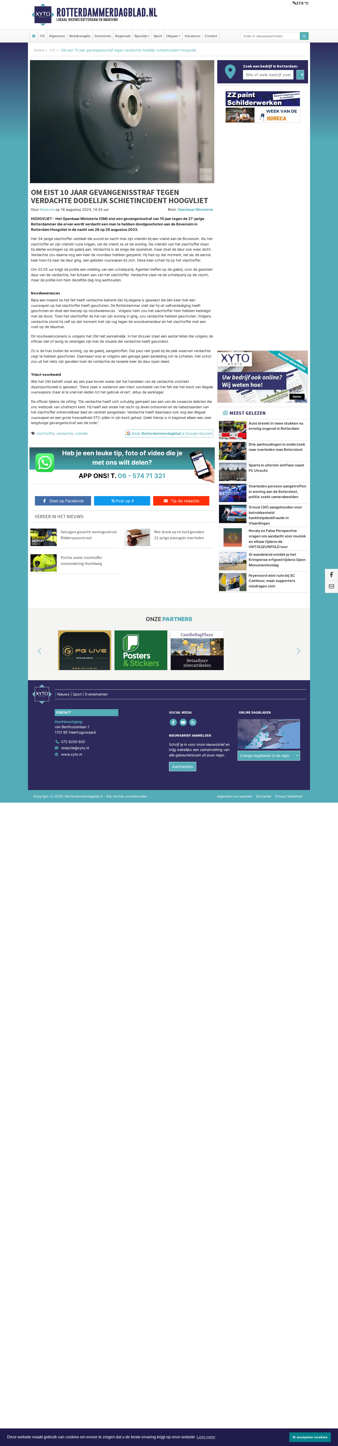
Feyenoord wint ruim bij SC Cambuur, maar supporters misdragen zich (272, 580)
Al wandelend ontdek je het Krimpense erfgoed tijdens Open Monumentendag (277, 559)
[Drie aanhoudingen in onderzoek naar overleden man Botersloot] (233, 451)
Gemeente (103, 36)
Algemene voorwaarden (234, 796)
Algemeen (57, 36)
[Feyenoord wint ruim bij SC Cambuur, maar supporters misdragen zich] (233, 582)
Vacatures (192, 36)
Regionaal (122, 36)
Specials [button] (140, 36)
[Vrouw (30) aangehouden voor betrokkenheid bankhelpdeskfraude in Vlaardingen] (233, 514)
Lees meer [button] (206, 1437)
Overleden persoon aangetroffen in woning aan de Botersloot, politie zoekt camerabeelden (277, 491)
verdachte (64, 433)
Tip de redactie (185, 500)
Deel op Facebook (66, 500)
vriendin (81, 433)
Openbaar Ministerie (195, 209)
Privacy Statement (289, 796)
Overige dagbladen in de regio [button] (265, 755)
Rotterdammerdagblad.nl (106, 12)
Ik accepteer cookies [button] (310, 1437)
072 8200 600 (73, 742)
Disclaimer (263, 796)
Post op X (125, 500)
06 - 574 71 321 (142, 476)
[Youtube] (183, 722)
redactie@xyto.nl (75, 748)
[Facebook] (174, 722)
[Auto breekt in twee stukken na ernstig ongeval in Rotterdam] (233, 430)
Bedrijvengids (79, 36)
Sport (158, 36)
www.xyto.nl (71, 754)
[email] (331, 587)
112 (42, 36)
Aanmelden (182, 766)
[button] (34, 651)
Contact (211, 36)
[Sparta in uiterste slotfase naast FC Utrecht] (233, 471)
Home (39, 50)
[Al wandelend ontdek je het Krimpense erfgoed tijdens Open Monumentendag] (233, 561)
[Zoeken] (304, 36)
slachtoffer (45, 433)
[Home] (34, 36)
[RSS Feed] (193, 722)
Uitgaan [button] (172, 36)
